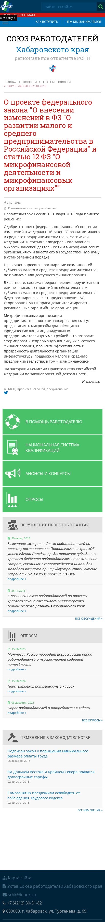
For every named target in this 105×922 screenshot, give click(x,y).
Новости (30, 81)
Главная (10, 81)
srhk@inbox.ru (22, 894)
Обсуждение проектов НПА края (54, 525)
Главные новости (57, 81)
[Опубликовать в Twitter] (6, 393)
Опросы (28, 635)
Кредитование (58, 389)
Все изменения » (89, 810)
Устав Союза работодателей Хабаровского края (54, 886)
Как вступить (47, 22)
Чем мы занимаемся (83, 22)
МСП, (12, 389)
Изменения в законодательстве (32, 208)
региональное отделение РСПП (53, 58)
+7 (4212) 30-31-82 (24, 903)
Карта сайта (19, 878)
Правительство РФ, (32, 389)
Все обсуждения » (88, 618)
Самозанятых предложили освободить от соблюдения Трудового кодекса (44, 795)
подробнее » (17, 579)
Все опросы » (92, 720)
